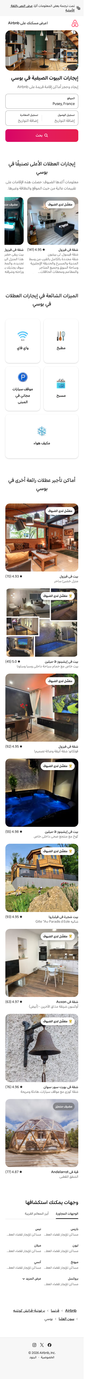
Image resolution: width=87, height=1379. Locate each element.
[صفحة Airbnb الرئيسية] (75, 23)
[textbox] (60, 120)
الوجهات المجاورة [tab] (67, 1214)
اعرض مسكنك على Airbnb (28, 23)
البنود (33, 1357)
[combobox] (42, 104)
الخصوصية (47, 1357)
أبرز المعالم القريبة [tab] (37, 1214)
